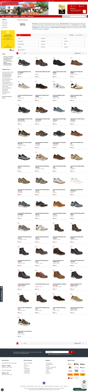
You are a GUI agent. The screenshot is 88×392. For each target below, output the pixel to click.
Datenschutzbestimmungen (55, 354)
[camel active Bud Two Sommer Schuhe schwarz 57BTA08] (25, 109)
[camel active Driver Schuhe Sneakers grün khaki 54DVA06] (25, 180)
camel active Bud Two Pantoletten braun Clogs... (41, 143)
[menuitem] (83, 2)
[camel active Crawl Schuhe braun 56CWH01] (77, 62)
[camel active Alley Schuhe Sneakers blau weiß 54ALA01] (42, 204)
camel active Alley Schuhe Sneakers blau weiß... (42, 214)
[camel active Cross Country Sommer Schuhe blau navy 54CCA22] (77, 109)
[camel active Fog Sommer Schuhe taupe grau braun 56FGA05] (77, 298)
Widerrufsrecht (27, 372)
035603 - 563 (5, 373)
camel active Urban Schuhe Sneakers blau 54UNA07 (25, 214)
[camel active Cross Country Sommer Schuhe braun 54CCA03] (25, 322)
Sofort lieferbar (22, 49)
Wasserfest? (43, 38)
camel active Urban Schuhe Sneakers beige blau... (42, 166)
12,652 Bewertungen (7, 47)
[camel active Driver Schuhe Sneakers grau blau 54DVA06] (42, 180)
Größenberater (27, 368)
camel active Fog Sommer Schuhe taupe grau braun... (76, 308)
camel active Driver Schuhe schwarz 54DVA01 (59, 72)
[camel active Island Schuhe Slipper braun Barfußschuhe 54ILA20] (60, 157)
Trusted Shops (27, 370)
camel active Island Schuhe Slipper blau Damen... (59, 119)
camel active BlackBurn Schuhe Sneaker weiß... (59, 96)
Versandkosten (27, 371)
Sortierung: (71, 35)
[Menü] (86, 380)
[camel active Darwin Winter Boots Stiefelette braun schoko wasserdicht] (60, 227)
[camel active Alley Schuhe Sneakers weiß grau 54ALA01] (42, 227)
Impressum (48, 372)
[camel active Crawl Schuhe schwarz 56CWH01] (42, 86)
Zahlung (47, 371)
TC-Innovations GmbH (55, 389)
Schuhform (43, 47)
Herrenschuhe (4, 23)
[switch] (84, 387)
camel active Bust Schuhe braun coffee (42, 71)
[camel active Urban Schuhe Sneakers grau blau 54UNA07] (25, 227)
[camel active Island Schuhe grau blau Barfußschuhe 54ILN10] (60, 180)
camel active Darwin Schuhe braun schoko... (41, 261)
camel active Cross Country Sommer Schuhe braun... (25, 332)
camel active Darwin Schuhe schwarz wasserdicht (77, 261)
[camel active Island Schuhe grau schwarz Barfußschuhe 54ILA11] (25, 157)
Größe (19, 38)
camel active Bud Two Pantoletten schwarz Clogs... (59, 143)
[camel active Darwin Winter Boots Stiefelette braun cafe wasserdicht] (77, 227)
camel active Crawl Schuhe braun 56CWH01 (76, 72)
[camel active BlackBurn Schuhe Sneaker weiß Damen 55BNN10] (60, 86)
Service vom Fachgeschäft (51, 367)
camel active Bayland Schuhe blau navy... (59, 308)
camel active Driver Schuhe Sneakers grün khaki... (25, 190)
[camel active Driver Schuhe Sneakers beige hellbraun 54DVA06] (77, 157)
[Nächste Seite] (19, 53)
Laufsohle (66, 41)
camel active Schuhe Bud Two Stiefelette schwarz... (76, 284)
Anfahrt (47, 370)
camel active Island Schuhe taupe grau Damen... (25, 96)
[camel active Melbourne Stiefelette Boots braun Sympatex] (60, 275)
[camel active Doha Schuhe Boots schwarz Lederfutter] (25, 275)
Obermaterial (20, 41)
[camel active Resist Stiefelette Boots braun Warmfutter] (25, 298)
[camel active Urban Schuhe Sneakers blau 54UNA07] (25, 204)
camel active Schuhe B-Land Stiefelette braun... (58, 261)
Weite (65, 44)
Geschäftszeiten (49, 368)
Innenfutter (43, 44)
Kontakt (47, 365)
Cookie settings (23, 386)
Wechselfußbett (21, 44)
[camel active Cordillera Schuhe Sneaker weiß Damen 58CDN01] (77, 86)
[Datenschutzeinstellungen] (2, 389)
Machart (19, 47)
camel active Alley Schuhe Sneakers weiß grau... (42, 237)
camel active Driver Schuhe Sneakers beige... (77, 166)
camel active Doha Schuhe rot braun (42, 284)
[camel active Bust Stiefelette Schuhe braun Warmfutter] (42, 298)
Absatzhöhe (43, 41)
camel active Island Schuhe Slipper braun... (59, 166)
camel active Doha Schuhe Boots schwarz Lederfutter (24, 284)
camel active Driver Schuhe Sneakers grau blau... (42, 190)
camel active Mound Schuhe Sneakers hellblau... (77, 214)
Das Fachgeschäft (49, 364)
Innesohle (66, 47)
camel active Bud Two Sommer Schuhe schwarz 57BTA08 (25, 119)
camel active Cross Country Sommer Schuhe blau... (77, 119)
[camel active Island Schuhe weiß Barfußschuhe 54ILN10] (77, 180)
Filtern (19, 35)
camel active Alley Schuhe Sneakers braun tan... (59, 214)
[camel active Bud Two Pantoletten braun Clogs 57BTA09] (42, 133)
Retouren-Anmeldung (30, 386)
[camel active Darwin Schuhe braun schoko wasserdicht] (42, 251)
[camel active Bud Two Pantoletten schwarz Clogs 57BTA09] (60, 133)
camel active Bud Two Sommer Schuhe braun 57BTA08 (42, 119)
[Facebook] (44, 383)
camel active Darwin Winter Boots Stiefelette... (59, 237)
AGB (25, 364)
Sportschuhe (4, 25)
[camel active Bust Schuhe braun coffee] (42, 62)
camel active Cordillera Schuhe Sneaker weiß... (76, 96)
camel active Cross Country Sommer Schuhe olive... (25, 143)
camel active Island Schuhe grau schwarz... (24, 166)
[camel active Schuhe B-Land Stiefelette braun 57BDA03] (60, 251)
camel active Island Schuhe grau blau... (59, 190)
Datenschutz (26, 365)
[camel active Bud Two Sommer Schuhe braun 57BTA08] (42, 109)
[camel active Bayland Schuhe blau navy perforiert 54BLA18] (60, 298)
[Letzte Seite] (22, 53)
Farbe (65, 38)
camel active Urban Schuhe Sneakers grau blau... (25, 237)
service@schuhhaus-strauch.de (81, 0)
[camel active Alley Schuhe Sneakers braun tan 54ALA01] (60, 204)
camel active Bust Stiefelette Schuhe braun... (42, 308)
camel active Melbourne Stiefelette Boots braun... (59, 284)
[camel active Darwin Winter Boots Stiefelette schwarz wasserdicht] (25, 251)
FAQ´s (25, 367)
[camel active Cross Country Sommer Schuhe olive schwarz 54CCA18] (25, 133)
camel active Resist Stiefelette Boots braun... (25, 308)
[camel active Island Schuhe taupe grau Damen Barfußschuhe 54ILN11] (25, 86)
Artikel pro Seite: (77, 53)
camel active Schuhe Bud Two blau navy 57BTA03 (24, 72)
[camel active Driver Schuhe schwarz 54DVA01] (60, 62)
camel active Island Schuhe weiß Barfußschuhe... (76, 190)
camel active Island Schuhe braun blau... (76, 143)
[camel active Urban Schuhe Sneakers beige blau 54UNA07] (42, 157)
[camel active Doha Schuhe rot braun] (42, 275)
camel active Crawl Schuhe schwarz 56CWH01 (42, 96)
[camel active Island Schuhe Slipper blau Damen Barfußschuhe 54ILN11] (60, 109)
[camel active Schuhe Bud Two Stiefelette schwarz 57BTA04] (77, 275)
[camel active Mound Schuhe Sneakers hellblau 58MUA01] (77, 204)
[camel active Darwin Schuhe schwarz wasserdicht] (77, 251)
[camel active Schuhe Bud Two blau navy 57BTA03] (25, 62)
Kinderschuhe (4, 27)
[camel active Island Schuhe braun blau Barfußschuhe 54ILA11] (77, 133)
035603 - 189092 (6, 366)
